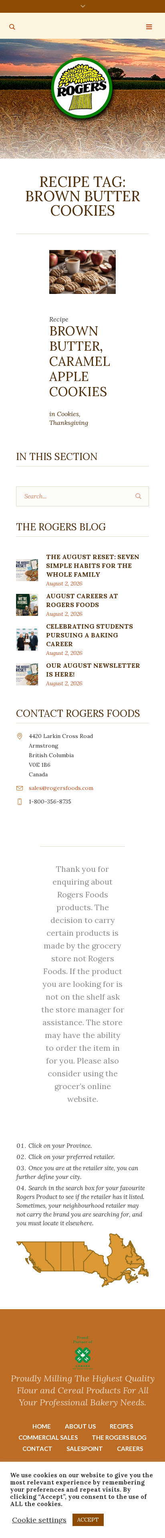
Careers (130, 1448)
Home (41, 1426)
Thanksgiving (68, 423)
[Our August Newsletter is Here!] (27, 673)
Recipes (121, 1426)
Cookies (68, 414)
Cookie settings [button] (39, 1519)
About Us (80, 1426)
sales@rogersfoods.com (61, 788)
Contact (37, 1448)
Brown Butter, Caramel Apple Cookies (81, 361)
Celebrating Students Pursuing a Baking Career (89, 635)
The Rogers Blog (119, 1437)
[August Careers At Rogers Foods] (27, 604)
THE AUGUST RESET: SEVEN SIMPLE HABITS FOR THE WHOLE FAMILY (92, 565)
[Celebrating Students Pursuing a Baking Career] (27, 638)
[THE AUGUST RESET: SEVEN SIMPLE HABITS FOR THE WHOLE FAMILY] (27, 569)
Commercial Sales (48, 1437)
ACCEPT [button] (88, 1519)
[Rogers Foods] (83, 90)
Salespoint (84, 1448)
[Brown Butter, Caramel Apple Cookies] (82, 271)
